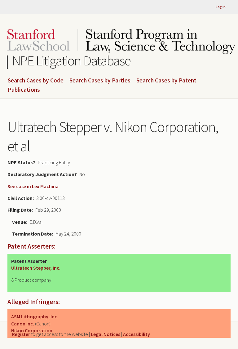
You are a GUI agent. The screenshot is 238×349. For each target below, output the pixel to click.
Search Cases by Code (36, 80)
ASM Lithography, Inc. (34, 316)
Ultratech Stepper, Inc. (35, 268)
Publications (24, 89)
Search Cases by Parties (99, 80)
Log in (221, 6)
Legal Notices (105, 334)
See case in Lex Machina (33, 186)
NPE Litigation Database (71, 60)
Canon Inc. (22, 323)
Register (21, 334)
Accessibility (136, 334)
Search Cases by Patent (166, 80)
